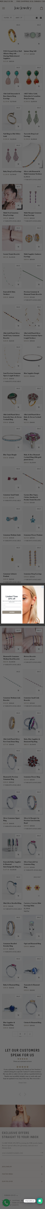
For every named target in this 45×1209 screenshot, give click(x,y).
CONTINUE (11, 612)
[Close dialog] (42, 587)
